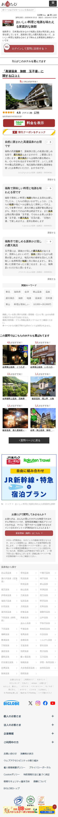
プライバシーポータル (40, 767)
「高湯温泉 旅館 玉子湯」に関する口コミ (23, 73)
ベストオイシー (37, 686)
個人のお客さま (12, 716)
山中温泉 (44, 617)
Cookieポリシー (12, 774)
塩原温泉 (25, 601)
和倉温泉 (25, 617)
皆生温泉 (44, 645)
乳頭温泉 (25, 578)
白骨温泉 (5, 606)
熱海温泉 (5, 673)
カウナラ (23, 689)
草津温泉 (44, 589)
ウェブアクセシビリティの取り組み (21, 760)
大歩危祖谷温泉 (28, 668)
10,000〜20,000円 (42, 304)
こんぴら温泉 (46, 640)
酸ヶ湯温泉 (26, 657)
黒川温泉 (44, 651)
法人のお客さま (12, 725)
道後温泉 (25, 640)
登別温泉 (25, 573)
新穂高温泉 (45, 629)
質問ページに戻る (30, 440)
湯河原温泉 (6, 612)
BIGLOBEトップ (11, 788)
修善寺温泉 (45, 612)
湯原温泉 (5, 651)
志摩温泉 (5, 668)
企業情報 (9, 733)
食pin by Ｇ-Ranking (28, 693)
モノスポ (48, 686)
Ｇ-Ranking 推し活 (11, 693)
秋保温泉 (25, 584)
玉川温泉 (44, 657)
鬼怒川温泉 (6, 601)
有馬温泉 (25, 634)
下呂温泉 (5, 629)
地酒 (29, 298)
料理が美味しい (21, 304)
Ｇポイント (41, 679)
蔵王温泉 (5, 589)
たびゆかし (43, 689)
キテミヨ (24, 686)
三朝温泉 (5, 645)
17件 (36, 112)
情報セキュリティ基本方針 (17, 781)
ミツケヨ (32, 689)
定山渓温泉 (6, 573)
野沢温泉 (44, 601)
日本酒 (49, 298)
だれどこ (25, 683)
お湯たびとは (15, 679)
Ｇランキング (14, 683)
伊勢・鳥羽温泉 (47, 662)
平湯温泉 (25, 629)
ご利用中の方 (11, 742)
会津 (27, 292)
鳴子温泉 (44, 578)
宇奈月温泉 (45, 623)
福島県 (17, 292)
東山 (8, 304)
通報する (51, 179)
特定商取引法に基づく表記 (36, 774)
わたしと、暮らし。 (11, 686)
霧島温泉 (5, 657)
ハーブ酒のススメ (45, 693)
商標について (39, 781)
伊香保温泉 (6, 595)
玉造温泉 (25, 645)
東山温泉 (37, 292)
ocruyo (34, 683)
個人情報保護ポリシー (14, 767)
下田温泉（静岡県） (8, 619)
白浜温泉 (44, 634)
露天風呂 (10, 298)
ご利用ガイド (29, 679)
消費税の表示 (26, 753)
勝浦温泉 (5, 640)
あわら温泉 (26, 623)
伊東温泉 (25, 612)
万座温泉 (25, 595)
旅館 (20, 298)
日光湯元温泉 (7, 662)
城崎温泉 (5, 634)
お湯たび (42, 683)
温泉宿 (38, 298)
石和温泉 (44, 606)
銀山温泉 (25, 589)
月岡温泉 (25, 606)
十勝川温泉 (45, 573)
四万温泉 (44, 595)
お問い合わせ (10, 753)
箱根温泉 (25, 662)
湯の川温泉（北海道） (9, 580)
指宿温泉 (25, 673)
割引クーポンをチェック (32, 132)
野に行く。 (13, 689)
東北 (8, 292)
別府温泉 (25, 651)
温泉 (48, 292)
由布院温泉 (45, 668)
